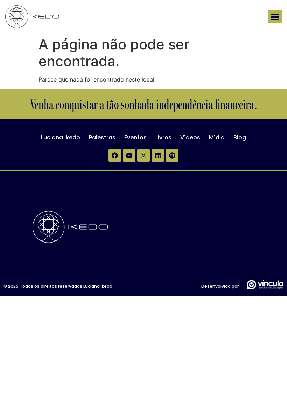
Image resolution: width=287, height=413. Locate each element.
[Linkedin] (158, 155)
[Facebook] (114, 155)
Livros (163, 137)
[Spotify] (172, 155)
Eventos (135, 137)
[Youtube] (129, 155)
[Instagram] (143, 155)
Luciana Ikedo (60, 137)
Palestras (102, 137)
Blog (239, 137)
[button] (275, 16)
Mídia (217, 137)
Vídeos (190, 137)
